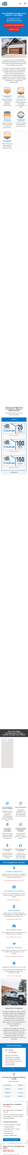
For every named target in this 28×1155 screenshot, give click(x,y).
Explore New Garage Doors (14, 900)
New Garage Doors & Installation (14, 891)
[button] (3, 1057)
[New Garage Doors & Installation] (14, 887)
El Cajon (20, 1096)
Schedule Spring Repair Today (14, 919)
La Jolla (20, 1092)
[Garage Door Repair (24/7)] (14, 867)
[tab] (14, 419)
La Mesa (7, 1089)
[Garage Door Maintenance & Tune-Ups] (14, 963)
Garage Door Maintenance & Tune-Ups (14, 967)
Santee (20, 1085)
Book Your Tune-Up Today (14, 976)
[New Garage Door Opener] (14, 925)
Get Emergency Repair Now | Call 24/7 (14, 880)
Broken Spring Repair (14, 910)
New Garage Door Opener (14, 930)
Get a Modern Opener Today (14, 937)
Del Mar (7, 1096)
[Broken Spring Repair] (14, 906)
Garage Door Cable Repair (14, 948)
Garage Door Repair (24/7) (14, 871)
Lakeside (7, 1092)
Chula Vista (7, 1085)
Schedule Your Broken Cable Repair (14, 956)
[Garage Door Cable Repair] (14, 943)
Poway (20, 1089)
